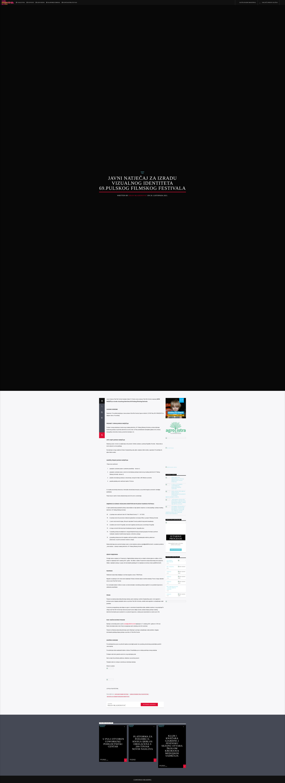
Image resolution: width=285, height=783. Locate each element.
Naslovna (21, 2)
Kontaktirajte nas (70, 2)
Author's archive (149, 750)
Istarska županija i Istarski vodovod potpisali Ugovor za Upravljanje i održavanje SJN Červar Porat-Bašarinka (175, 556)
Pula (142, 194)
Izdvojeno (41, 2)
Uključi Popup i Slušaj (270, 2)
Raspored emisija (54, 2)
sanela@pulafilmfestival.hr (130, 670)
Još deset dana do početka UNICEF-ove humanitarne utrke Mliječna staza (179, 548)
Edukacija (161, 772)
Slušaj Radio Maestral (247, 2)
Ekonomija (102, 772)
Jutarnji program (170, 607)
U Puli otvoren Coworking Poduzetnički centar (177, 532)
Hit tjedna (170, 612)
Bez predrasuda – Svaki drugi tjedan (172, 634)
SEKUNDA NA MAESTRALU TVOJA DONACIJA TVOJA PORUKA (178, 525)
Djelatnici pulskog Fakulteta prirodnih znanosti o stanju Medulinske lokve (176, 540)
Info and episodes (176, 595)
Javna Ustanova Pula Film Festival (139, 740)
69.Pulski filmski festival (121, 740)
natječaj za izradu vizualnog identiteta (118, 742)
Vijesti (169, 617)
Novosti (31, 2)
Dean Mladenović (138, 217)
